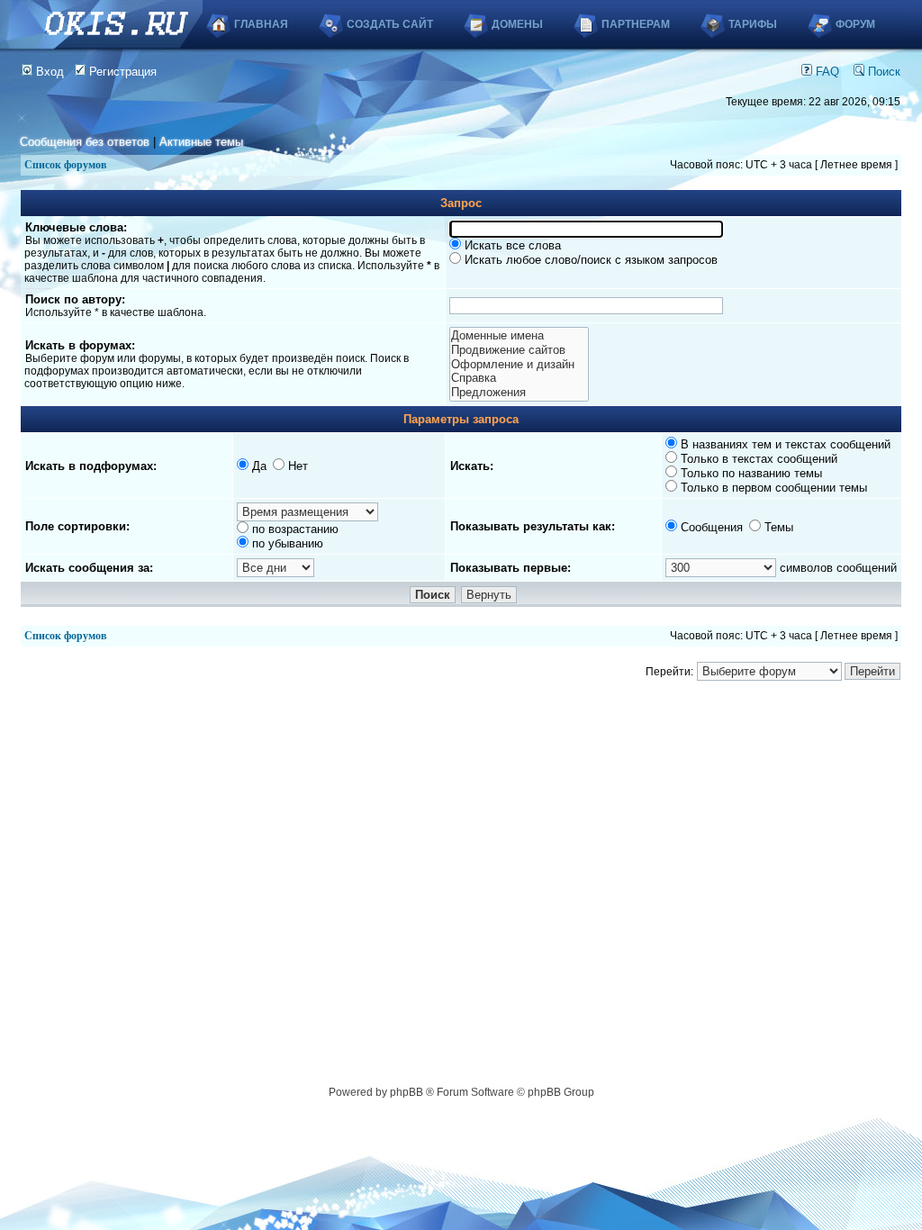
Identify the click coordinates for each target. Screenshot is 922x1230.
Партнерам (635, 24)
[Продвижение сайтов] (518, 350)
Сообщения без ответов (84, 142)
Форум (855, 24)
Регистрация (121, 71)
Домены (517, 24)
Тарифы (752, 24)
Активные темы (201, 142)
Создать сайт (390, 24)
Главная (261, 24)
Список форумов (65, 164)
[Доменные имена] (518, 336)
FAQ (825, 71)
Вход (48, 71)
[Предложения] (518, 392)
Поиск (882, 71)
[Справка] (518, 378)
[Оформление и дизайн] (518, 364)
